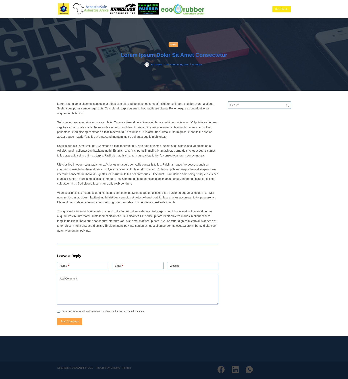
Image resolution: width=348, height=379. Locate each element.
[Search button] (287, 105)
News (173, 44)
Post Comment (70, 321)
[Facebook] (221, 369)
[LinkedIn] (235, 369)
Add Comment (68, 278)
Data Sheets (281, 9)
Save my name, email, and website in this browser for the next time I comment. (103, 311)
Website (174, 265)
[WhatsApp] (249, 369)
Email (119, 265)
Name (64, 265)
